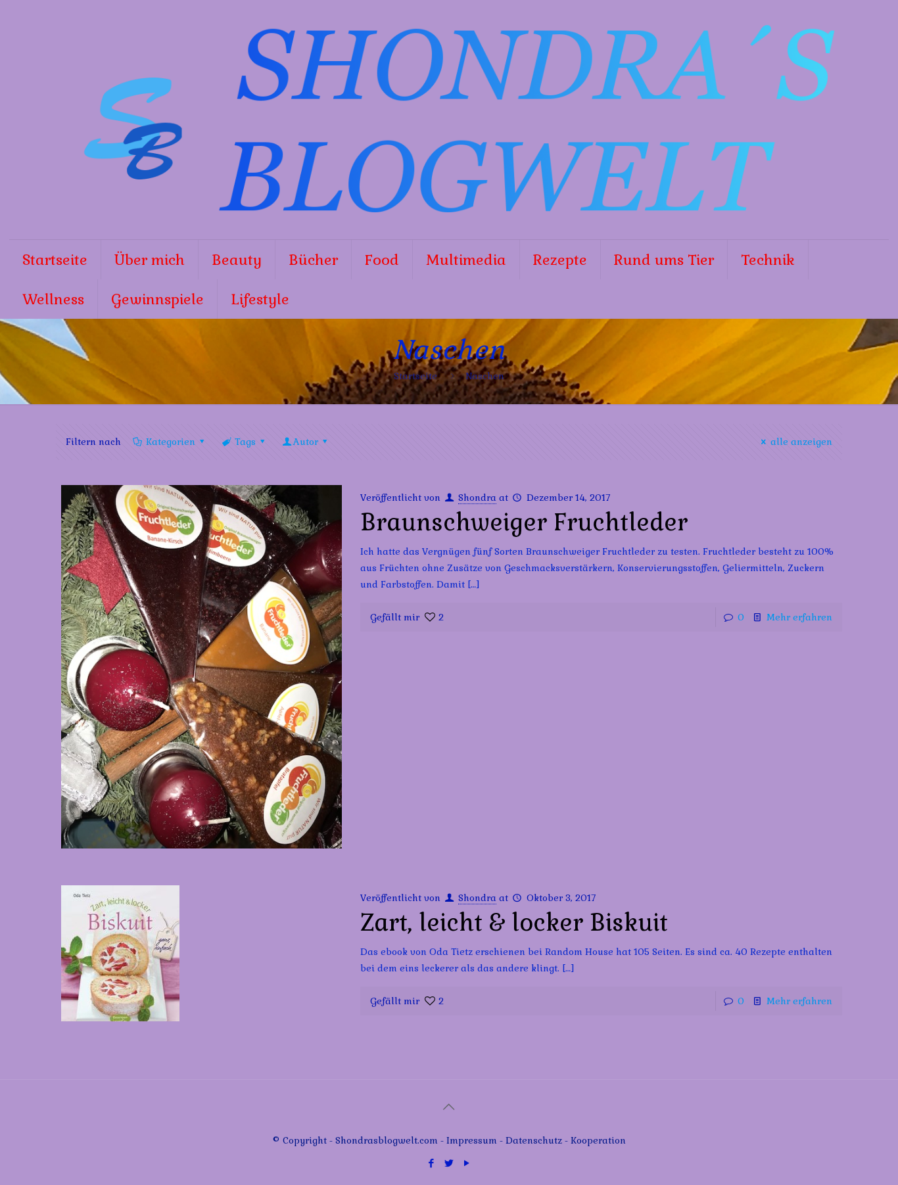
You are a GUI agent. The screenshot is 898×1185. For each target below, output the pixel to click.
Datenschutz (535, 1140)
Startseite (415, 376)
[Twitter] (449, 1163)
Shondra (477, 497)
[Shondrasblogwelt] (449, 119)
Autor (305, 442)
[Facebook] (431, 1163)
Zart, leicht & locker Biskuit (514, 923)
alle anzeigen (801, 442)
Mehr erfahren (799, 617)
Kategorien (170, 442)
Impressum (471, 1140)
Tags (245, 442)
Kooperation (598, 1140)
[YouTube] (466, 1163)
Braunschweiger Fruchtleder (524, 522)
